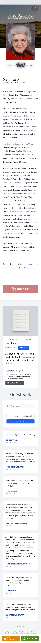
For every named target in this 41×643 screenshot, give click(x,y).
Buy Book (23, 348)
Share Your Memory (14, 383)
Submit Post (20, 421)
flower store (28, 267)
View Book (11, 348)
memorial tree (30, 264)
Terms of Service (26, 633)
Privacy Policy (14, 633)
